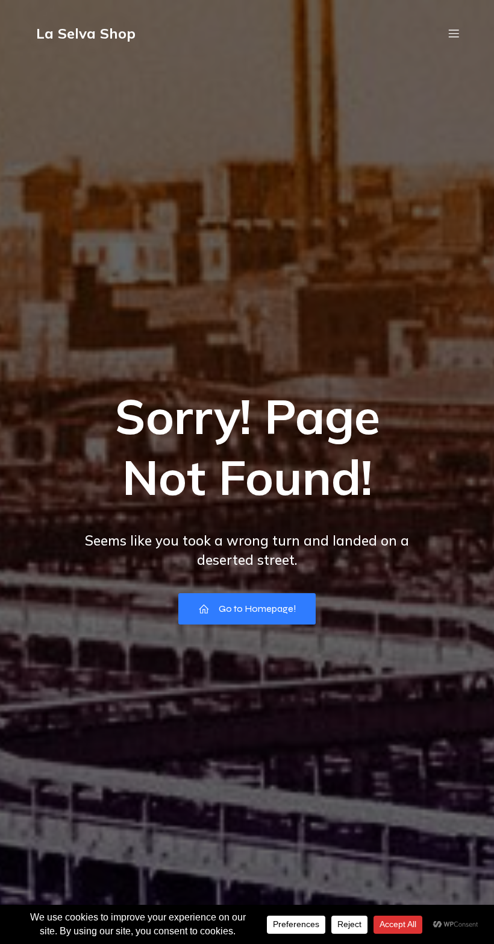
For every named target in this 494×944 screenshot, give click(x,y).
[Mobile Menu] (453, 33)
